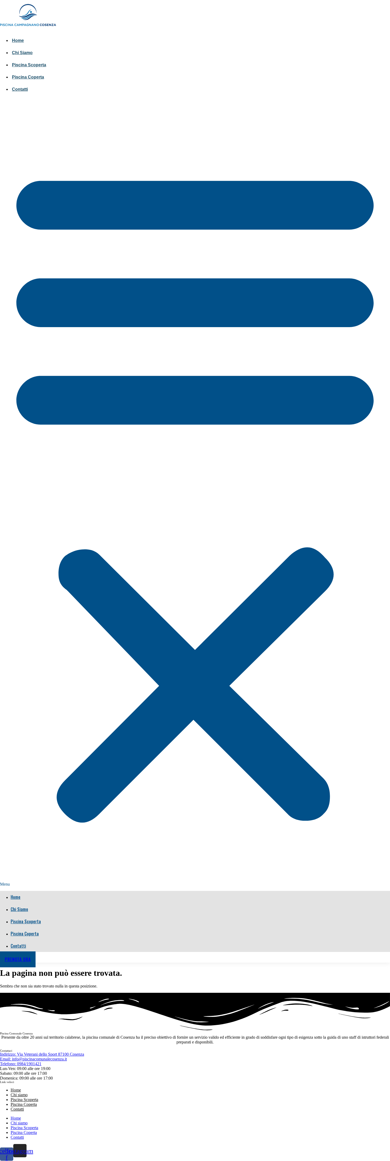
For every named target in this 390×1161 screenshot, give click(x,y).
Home (18, 40)
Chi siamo (22, 52)
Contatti (20, 89)
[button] (195, 493)
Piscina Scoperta (29, 65)
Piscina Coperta (28, 77)
